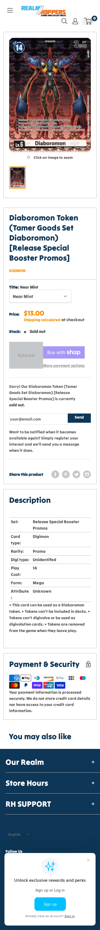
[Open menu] (10, 10)
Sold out (26, 355)
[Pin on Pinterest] (66, 474)
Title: (23, 287)
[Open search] (64, 21)
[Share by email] (87, 474)
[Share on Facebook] (55, 474)
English (14, 834)
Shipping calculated (42, 319)
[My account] (75, 21)
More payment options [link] (64, 365)
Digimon (17, 270)
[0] (88, 21)
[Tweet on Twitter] (76, 474)
